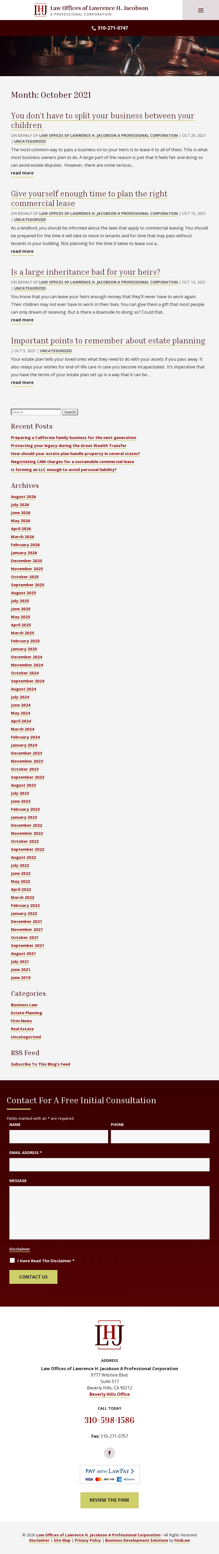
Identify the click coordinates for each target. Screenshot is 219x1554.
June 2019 (20, 977)
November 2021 (27, 929)
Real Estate (22, 1028)
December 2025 (26, 560)
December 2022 (26, 825)
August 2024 (23, 688)
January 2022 (24, 913)
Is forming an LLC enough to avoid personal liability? (64, 469)
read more (22, 173)
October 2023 (25, 769)
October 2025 (25, 576)
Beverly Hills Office (109, 1394)
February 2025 (25, 640)
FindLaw (182, 1540)
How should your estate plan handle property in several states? (75, 453)
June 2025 (20, 608)
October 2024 (25, 672)
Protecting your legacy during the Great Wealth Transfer (69, 445)
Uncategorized (30, 141)
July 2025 (20, 600)
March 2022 (22, 897)
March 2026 (22, 536)
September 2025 (27, 584)
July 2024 (20, 697)
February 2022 (25, 905)
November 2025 (27, 568)
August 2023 (23, 785)
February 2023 (25, 809)
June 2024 (20, 705)
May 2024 (20, 713)
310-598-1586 (109, 1420)
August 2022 (23, 857)
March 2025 (22, 632)
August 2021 (23, 953)
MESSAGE (18, 1180)
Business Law (24, 1004)
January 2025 (24, 648)
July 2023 (20, 793)
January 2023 (24, 817)
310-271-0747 (112, 28)
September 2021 (27, 945)
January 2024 (24, 745)
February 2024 (25, 737)
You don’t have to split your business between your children (102, 120)
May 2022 (20, 881)
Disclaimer (19, 1249)
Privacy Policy (88, 1540)
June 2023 (20, 801)
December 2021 (26, 921)
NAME (15, 1124)
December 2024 (26, 656)
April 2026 (21, 528)
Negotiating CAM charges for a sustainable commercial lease (72, 461)
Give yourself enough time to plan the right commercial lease (89, 198)
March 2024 (22, 729)
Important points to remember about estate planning (108, 340)
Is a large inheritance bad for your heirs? (85, 272)
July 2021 (20, 961)
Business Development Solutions (136, 1540)
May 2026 (20, 520)
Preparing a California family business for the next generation (73, 437)
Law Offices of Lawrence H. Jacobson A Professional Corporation (108, 135)
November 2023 (27, 761)
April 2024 (21, 721)
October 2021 (25, 937)
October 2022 (25, 841)
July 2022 (20, 865)
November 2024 (27, 664)
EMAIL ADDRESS (25, 1152)
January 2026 (24, 552)
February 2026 (25, 544)
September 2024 (27, 680)
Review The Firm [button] (109, 1500)
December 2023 (26, 753)
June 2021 (20, 969)
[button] (201, 10)
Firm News (21, 1020)
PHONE (117, 1124)
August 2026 (23, 496)
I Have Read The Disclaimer (46, 1260)
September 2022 (27, 849)
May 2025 (20, 616)
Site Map (62, 1540)
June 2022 (20, 873)
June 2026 (20, 512)
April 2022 (21, 889)
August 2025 (23, 592)
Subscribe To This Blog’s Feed (40, 1064)
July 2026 (20, 504)
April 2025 (21, 624)
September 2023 (27, 777)
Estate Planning (26, 1012)
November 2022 (27, 833)
